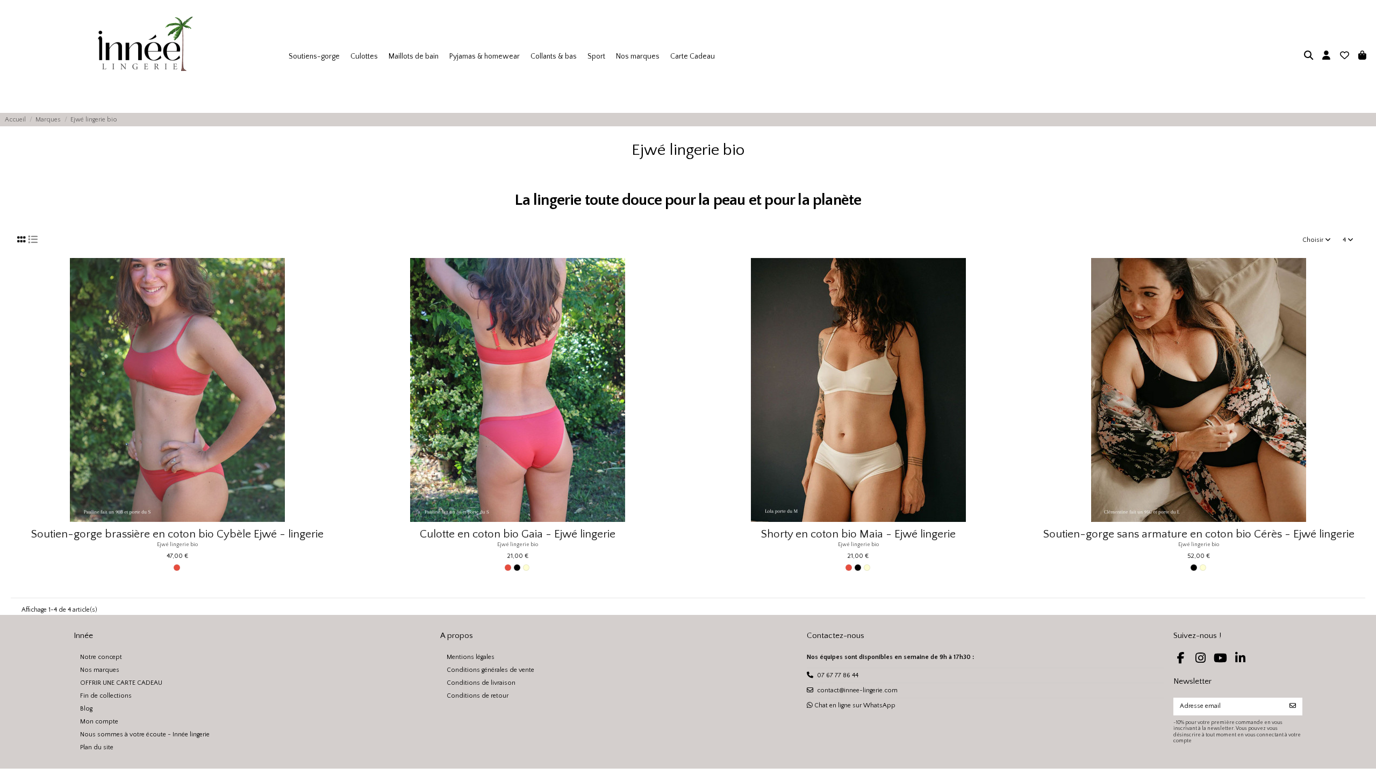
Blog (86, 708)
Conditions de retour (477, 695)
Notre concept (101, 657)
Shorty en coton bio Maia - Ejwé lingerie (858, 534)
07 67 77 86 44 (837, 675)
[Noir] (517, 567)
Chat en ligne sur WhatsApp (854, 705)
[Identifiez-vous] (1326, 56)
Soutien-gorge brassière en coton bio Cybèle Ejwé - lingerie (177, 534)
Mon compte (99, 721)
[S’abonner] (1292, 706)
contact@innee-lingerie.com (857, 690)
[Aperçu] (336, 308)
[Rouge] (177, 567)
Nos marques (99, 669)
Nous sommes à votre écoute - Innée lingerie (145, 734)
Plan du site (96, 747)
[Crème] (526, 567)
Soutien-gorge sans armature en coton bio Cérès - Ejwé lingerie (1198, 534)
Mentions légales (470, 657)
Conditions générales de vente (490, 669)
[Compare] (336, 290)
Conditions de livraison (481, 682)
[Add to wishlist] (336, 273)
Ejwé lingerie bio (177, 544)
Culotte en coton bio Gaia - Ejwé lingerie (517, 534)
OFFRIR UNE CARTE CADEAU (121, 682)
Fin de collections (106, 695)
